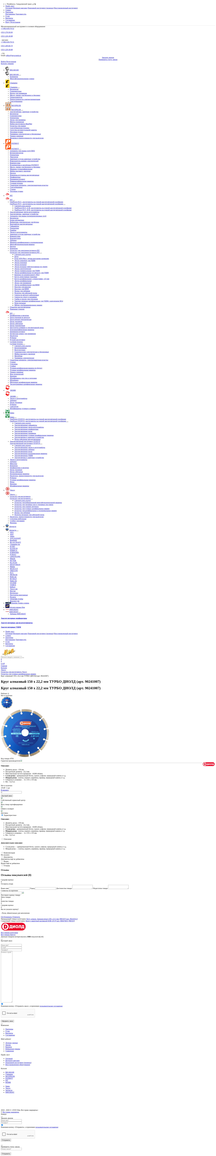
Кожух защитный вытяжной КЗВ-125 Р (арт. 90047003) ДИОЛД (50, 921)
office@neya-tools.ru (13, 55)
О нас (7, 16)
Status (7, 1086)
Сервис (8, 10)
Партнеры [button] (9, 12)
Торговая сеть (21, 14)
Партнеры (9, 1029)
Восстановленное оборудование (17, 1065)
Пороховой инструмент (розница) (41, 8)
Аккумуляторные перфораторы (14, 618)
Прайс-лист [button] (9, 6)
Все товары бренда (8, 935)
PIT (6, 1080)
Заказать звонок (108, 57)
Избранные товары (12, 1049)
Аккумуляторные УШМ (11, 627)
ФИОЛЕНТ (9, 1092)
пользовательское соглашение (51, 1006)
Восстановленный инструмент (66, 8)
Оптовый (9, 8)
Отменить (16, 917)
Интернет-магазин (20, 8)
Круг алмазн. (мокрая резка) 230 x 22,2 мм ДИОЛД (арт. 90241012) (52, 919)
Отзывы (7, 866)
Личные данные (11, 1043)
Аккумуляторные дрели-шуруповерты (17, 623)
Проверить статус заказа (108, 59)
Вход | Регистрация (12, 22)
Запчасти (8, 1090)
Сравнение (9, 1051)
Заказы (8, 1045)
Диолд (7, 1088)
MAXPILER (10, 1076)
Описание (7, 839)
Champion (9, 1074)
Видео (6, 861)
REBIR (8, 1082)
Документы (8, 857)
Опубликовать (6, 917)
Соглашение (10, 20)
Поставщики (10, 14)
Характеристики (10, 815)
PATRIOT (9, 1078)
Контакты (9, 18)
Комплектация (9, 853)
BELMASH (9, 1072)
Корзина (8, 1047)
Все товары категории (9, 933)
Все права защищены (11, 1112)
